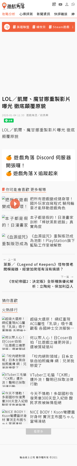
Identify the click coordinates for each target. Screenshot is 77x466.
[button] (73, 4)
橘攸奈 (41, 27)
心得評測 (26, 13)
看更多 (38, 431)
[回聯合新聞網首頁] (4, 6)
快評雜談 (61, 13)
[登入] (67, 4)
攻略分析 (8, 13)
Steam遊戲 (61, 27)
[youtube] (60, 4)
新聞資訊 (43, 13)
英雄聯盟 (23, 27)
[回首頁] (13, 6)
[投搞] (54, 4)
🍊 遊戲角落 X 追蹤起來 (32, 173)
